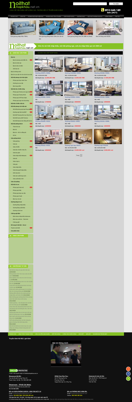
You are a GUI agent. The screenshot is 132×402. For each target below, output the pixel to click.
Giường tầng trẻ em (16, 202)
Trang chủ (14, 16)
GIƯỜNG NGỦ (81, 16)
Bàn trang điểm (17, 86)
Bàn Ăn (22, 16)
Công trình (108, 16)
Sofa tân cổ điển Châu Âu (19, 149)
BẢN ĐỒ (88, 334)
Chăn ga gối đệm (15, 213)
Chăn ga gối (16, 222)
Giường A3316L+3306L (102, 97)
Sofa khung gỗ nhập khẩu (19, 170)
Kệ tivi (14, 135)
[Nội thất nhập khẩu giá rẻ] (36, 6)
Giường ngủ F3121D (101, 145)
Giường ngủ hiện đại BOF (19, 112)
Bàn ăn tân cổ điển (18, 66)
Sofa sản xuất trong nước (19, 176)
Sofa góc (15, 164)
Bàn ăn (13, 57)
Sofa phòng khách (16, 138)
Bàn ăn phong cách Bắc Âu (20, 60)
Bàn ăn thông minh (16, 71)
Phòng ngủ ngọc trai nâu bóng (21, 100)
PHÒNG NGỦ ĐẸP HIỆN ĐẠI (35, 16)
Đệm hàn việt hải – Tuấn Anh (20, 219)
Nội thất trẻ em (15, 184)
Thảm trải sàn (16, 126)
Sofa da (15, 144)
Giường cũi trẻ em (17, 210)
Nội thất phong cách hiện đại (18, 106)
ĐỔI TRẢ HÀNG (56, 334)
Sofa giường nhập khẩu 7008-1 (19, 36)
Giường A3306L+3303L (42, 97)
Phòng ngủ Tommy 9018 (19, 95)
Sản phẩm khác (15, 231)
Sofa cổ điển (16, 147)
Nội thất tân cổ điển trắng (18, 89)
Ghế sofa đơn (16, 173)
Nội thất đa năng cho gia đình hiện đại (20, 270)
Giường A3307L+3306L (42, 73)
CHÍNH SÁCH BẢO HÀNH (69, 334)
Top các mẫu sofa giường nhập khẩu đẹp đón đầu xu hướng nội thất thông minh (71, 399)
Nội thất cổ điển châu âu (17, 103)
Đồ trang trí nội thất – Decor (18, 225)
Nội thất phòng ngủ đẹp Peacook (21, 109)
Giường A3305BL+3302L (73, 73)
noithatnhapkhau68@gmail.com (22, 393)
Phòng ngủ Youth (17, 196)
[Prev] (11, 30)
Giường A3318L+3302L (102, 73)
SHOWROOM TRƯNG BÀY (100, 334)
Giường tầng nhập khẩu (19, 204)
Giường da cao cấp (18, 83)
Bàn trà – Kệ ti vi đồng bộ (19, 132)
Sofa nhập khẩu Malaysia (19, 155)
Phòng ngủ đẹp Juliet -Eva (20, 80)
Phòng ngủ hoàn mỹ (18, 187)
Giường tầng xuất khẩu (19, 207)
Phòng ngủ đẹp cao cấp (19, 193)
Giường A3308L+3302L (72, 97)
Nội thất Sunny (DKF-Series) (20, 118)
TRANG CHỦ (12, 334)
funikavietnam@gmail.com (79, 393)
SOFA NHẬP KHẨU (69, 16)
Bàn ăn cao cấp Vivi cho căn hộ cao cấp (21, 74)
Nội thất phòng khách (17, 123)
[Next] (121, 30)
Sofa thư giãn (16, 152)
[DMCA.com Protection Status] (18, 370)
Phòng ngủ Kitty (17, 190)
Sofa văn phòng (15, 181)
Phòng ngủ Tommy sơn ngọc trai (21, 92)
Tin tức (117, 16)
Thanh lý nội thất (15, 228)
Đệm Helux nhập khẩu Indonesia (21, 216)
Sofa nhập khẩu (17, 167)
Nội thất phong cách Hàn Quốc (19, 77)
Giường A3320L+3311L (42, 121)
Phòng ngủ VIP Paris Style (20, 97)
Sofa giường (16, 141)
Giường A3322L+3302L (72, 121)
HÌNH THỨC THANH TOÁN (25, 334)
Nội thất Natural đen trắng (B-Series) (22, 121)
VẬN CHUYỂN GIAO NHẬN (42, 334)
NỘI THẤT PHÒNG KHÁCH (95, 16)
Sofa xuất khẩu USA (18, 178)
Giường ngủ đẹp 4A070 (72, 145)
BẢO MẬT (81, 334)
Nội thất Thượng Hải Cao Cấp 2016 (22, 115)
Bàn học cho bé (17, 199)
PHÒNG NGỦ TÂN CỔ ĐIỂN (53, 16)
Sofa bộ (15, 158)
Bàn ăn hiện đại (17, 63)
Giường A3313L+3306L (102, 121)
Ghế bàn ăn (16, 68)
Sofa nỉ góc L (16, 161)
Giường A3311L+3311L (42, 145)
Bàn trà (15, 129)
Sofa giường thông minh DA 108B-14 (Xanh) (79, 36)
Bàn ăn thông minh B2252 (103, 36)
